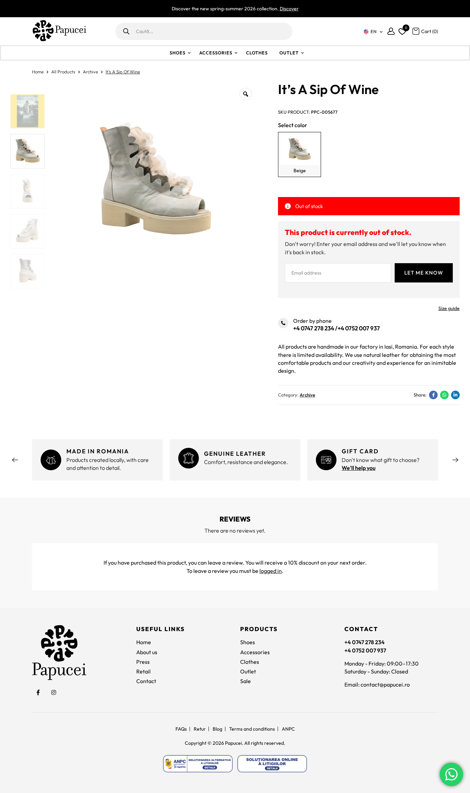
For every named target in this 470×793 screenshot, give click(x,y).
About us (146, 652)
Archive (90, 71)
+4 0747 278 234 (313, 328)
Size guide (449, 308)
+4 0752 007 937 (359, 328)
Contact (146, 681)
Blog (217, 729)
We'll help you (358, 467)
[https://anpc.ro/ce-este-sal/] (198, 763)
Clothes (257, 52)
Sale (245, 681)
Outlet (289, 52)
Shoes (177, 52)
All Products (63, 71)
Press (143, 661)
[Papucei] (59, 31)
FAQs (181, 729)
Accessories (215, 52)
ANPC (288, 729)
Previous (14, 459)
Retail (143, 671)
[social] (38, 693)
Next (455, 459)
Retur (200, 729)
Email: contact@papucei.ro (377, 684)
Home (38, 71)
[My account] (391, 31)
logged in (270, 570)
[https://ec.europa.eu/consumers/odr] (272, 763)
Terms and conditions (252, 729)
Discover (289, 9)
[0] (401, 30)
